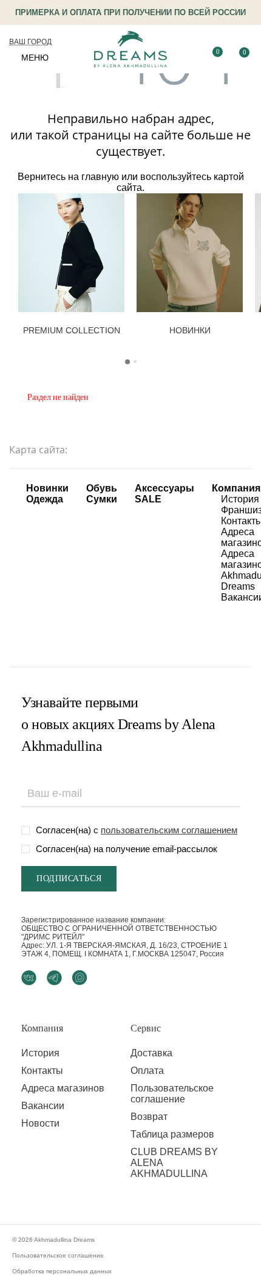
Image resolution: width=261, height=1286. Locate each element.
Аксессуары (164, 488)
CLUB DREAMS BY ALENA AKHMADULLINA (174, 1163)
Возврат (149, 1116)
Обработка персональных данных (62, 1271)
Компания (236, 488)
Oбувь (101, 488)
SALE (148, 499)
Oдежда (44, 499)
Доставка (151, 1053)
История (240, 499)
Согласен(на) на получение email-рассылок (126, 849)
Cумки (101, 499)
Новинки (47, 488)
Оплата (147, 1070)
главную (100, 177)
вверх (231, 1248)
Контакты (42, 1070)
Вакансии (42, 1106)
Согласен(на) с (136, 830)
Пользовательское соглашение (172, 1093)
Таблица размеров (172, 1134)
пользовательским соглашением (169, 830)
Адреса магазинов (62, 1088)
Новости (40, 1123)
